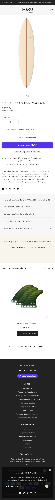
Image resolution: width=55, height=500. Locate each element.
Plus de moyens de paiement (27, 151)
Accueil (27, 429)
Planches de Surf (27, 433)
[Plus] (16, 122)
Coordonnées (27, 410)
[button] (18, 188)
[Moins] (4, 122)
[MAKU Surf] (27, 10)
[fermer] (50, 470)
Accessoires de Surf (16, 268)
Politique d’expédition (27, 407)
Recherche (27, 388)
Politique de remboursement (27, 414)
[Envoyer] (46, 486)
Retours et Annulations (27, 392)
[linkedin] (27, 492)
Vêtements (27, 440)
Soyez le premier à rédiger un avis (27, 247)
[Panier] (51, 10)
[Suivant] (31, 95)
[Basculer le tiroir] (3, 10)
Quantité (6, 117)
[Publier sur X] (6, 188)
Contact (27, 447)
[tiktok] (35, 492)
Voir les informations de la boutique (22, 164)
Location (27, 444)
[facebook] (20, 492)
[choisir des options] (47, 317)
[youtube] (31, 492)
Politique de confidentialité (27, 396)
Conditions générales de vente (27, 399)
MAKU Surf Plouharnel (33, 158)
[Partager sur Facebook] (3, 188)
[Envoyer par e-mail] (14, 188)
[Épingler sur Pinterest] (10, 188)
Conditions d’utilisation (27, 418)
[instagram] (24, 492)
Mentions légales (27, 403)
